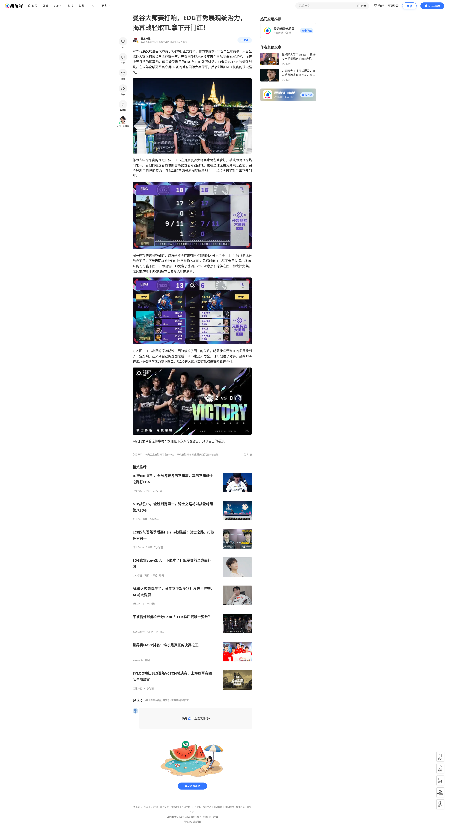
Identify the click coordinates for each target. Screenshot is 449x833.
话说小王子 (139, 604)
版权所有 (197, 821)
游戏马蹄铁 (139, 632)
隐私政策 (175, 806)
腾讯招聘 (207, 806)
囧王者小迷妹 (140, 519)
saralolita (138, 660)
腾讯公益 (218, 806)
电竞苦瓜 (137, 491)
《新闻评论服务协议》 (179, 700)
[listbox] (192, 577)
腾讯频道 (240, 806)
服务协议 (164, 806)
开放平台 (186, 806)
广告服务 (196, 806)
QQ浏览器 (229, 806)
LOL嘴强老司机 (141, 575)
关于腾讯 (137, 806)
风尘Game (138, 547)
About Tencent (151, 806)
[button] (306, 30)
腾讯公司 (188, 821)
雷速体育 (137, 688)
